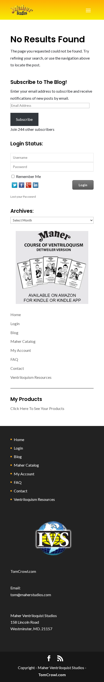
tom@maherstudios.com (30, 594)
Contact (17, 368)
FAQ (14, 359)
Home (15, 314)
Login (15, 323)
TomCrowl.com (23, 571)
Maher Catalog (23, 341)
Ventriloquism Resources (31, 377)
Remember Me (28, 176)
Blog (14, 332)
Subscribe (24, 119)
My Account (20, 350)
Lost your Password (23, 196)
